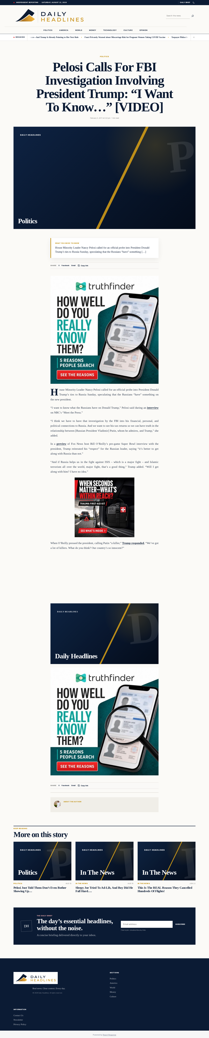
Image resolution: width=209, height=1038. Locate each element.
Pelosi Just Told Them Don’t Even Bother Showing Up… (40, 889)
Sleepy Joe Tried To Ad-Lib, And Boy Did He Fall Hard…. (104, 889)
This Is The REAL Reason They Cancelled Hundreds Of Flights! (165, 889)
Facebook (65, 265)
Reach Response (109, 1035)
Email (73, 265)
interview (153, 407)
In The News (81, 883)
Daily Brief (185, 2)
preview (61, 443)
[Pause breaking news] (193, 37)
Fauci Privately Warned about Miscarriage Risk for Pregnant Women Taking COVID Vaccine (104, 37)
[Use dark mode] (193, 2)
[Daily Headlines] (49, 15)
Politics (104, 57)
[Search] (192, 16)
